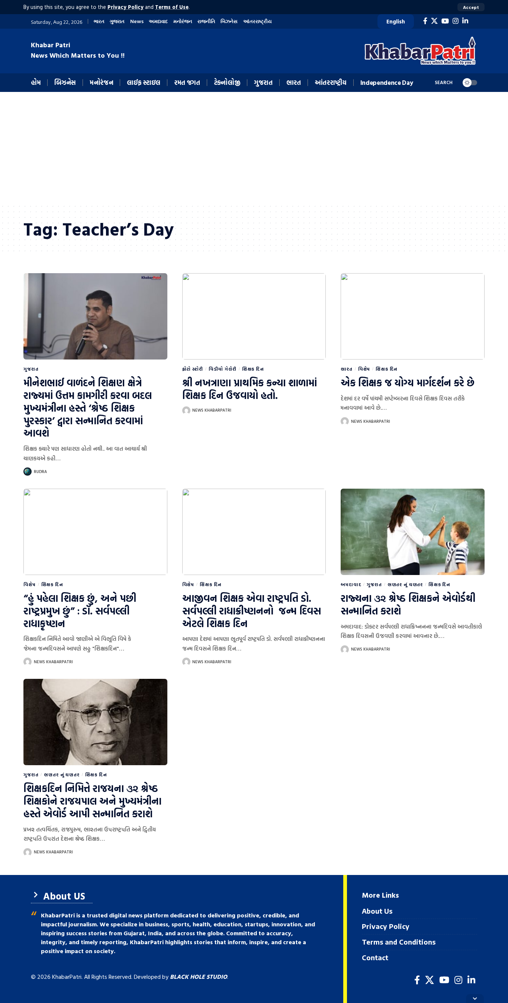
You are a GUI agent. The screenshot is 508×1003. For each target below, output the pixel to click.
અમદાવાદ (158, 21)
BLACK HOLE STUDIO (198, 976)
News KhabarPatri (211, 410)
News (137, 21)
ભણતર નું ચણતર (405, 584)
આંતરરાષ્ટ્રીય (257, 21)
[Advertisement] (254, 148)
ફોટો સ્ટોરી (192, 368)
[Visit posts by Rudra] (27, 471)
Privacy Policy (125, 7)
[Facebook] (425, 21)
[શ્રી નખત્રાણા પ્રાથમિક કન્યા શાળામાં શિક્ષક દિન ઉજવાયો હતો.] (254, 316)
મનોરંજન (182, 21)
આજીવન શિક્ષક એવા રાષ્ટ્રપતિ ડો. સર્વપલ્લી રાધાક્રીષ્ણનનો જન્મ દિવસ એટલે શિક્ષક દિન (251, 611)
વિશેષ (364, 368)
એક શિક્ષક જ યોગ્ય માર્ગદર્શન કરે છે (408, 383)
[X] (434, 21)
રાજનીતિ (206, 21)
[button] (471, 7)
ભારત (99, 21)
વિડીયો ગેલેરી (223, 368)
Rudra (40, 472)
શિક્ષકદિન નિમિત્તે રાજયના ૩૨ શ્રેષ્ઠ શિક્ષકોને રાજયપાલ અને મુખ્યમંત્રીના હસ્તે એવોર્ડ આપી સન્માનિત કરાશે (92, 801)
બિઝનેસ (229, 21)
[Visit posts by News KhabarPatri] (186, 410)
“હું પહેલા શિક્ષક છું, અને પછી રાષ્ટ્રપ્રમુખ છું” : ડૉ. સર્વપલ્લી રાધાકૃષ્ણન (79, 611)
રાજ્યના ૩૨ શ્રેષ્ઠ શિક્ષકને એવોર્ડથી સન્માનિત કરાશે (408, 604)
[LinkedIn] (465, 21)
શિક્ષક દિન (253, 368)
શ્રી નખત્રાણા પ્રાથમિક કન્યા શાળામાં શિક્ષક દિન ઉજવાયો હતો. (249, 389)
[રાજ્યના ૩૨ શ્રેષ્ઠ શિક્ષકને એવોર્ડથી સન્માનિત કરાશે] (413, 532)
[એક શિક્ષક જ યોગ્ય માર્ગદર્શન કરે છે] (413, 316)
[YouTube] (445, 21)
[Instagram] (455, 21)
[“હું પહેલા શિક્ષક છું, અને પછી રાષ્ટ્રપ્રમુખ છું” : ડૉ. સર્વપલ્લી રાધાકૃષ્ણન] (95, 532)
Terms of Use (172, 7)
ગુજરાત (117, 21)
